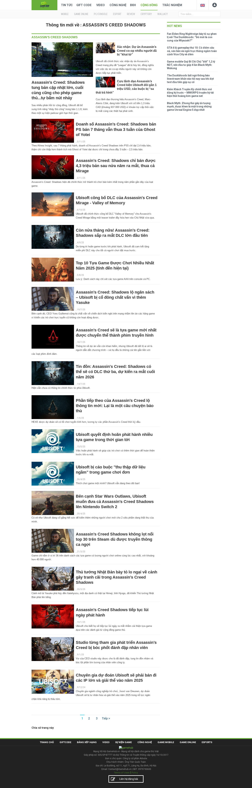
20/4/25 (81, 513)
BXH (133, 5)
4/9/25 (80, 242)
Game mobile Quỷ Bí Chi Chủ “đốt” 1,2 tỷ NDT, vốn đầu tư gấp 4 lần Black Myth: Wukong (191, 65)
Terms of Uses (122, 772)
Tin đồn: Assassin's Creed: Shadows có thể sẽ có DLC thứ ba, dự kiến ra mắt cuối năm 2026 (115, 371)
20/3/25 (81, 589)
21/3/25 (81, 551)
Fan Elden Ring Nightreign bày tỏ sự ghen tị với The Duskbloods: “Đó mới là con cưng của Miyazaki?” (192, 37)
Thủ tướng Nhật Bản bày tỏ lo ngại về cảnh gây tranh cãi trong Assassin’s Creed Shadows (116, 577)
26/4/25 (81, 479)
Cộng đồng (149, 5)
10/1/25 (81, 622)
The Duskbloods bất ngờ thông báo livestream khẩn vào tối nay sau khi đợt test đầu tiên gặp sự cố (190, 79)
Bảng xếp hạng (87, 742)
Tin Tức (67, 5)
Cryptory (146, 14)
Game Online (188, 742)
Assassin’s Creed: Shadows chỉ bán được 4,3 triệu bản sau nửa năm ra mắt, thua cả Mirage (116, 165)
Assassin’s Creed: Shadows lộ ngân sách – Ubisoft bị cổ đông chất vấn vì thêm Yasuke (115, 297)
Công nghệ (118, 5)
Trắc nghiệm (172, 5)
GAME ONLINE (81, 14)
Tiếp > (106, 718)
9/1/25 (80, 654)
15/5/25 (81, 446)
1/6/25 (80, 418)
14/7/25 (81, 384)
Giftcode (65, 742)
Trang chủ (47, 742)
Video (100, 5)
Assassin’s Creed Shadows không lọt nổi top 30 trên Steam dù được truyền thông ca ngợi (114, 539)
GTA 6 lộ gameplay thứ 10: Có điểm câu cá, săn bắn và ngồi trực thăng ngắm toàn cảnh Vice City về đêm (192, 51)
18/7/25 (81, 342)
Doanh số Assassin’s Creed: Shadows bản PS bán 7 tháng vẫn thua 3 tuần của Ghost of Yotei (116, 129)
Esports (207, 742)
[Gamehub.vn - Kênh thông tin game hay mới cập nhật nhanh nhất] (44, 5)
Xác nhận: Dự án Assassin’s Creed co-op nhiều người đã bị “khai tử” (137, 50)
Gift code (84, 5)
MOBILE (65, 14)
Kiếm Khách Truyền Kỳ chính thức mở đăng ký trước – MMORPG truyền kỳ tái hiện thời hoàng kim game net (190, 92)
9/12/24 (81, 687)
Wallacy (162, 14)
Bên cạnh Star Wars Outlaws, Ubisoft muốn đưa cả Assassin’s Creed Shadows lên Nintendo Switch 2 (115, 501)
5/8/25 (80, 275)
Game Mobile (166, 742)
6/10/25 (81, 210)
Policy (135, 772)
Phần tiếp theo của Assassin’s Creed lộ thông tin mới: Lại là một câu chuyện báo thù (114, 405)
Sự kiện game (123, 742)
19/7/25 (81, 309)
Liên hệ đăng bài (128, 778)
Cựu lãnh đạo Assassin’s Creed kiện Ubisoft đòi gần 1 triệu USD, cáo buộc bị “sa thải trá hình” (126, 87)
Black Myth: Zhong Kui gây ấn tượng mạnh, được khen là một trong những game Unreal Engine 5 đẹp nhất (189, 106)
